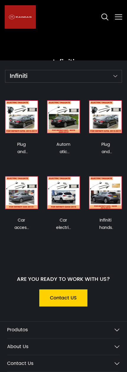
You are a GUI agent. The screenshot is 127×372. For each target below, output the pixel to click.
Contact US (63, 298)
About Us (17, 346)
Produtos (17, 330)
